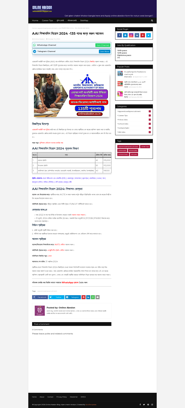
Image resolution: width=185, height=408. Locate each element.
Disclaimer (74, 397)
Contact (50, 397)
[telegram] (125, 35)
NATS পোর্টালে (60, 244)
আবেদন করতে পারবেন (78, 215)
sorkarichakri (134, 128)
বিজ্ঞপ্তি (92, 61)
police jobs (134, 120)
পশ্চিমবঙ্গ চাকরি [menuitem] (72, 20)
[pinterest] (142, 35)
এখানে (50, 256)
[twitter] (148, 35)
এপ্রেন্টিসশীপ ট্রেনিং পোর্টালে (55, 250)
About (42, 397)
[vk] (137, 35)
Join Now (104, 51)
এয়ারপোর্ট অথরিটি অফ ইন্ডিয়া (41, 129)
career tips (134, 115)
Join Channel (103, 45)
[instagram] (131, 35)
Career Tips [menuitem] (47, 20)
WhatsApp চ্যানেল (70, 282)
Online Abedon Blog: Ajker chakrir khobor (61, 404)
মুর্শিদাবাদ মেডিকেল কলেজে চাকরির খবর (51, 143)
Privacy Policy (62, 397)
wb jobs (134, 132)
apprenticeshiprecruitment (47, 28)
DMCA (83, 397)
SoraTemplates (91, 404)
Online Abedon (39, 39)
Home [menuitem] (35, 20)
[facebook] (119, 35)
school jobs (134, 124)
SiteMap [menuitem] (84, 20)
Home (34, 28)
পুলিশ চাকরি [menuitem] (60, 20)
